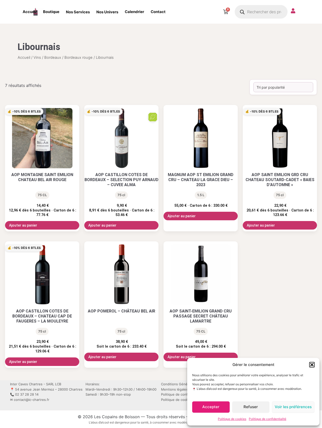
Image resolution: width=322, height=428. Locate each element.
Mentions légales (174, 389)
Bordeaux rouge (78, 57)
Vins (37, 57)
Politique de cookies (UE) (181, 400)
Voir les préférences (293, 406)
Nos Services (78, 12)
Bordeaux (52, 57)
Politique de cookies (232, 419)
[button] (311, 364)
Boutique (51, 11)
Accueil (29, 11)
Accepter (210, 406)
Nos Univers (107, 12)
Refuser (251, 406)
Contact (158, 11)
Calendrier (134, 11)
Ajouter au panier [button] (23, 225)
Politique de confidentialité (267, 419)
